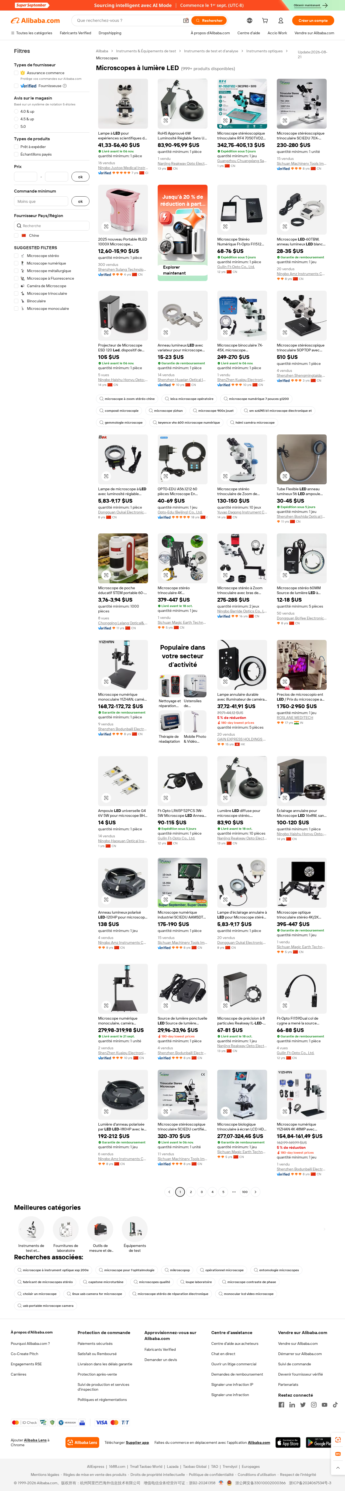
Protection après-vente (97, 1374)
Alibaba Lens (35, 1440)
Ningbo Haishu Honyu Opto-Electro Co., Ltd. (123, 380)
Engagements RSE (26, 1364)
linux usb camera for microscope (97, 1294)
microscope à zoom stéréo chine (130, 399)
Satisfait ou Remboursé (97, 1354)
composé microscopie (122, 411)
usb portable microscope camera (48, 1306)
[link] (338, 1440)
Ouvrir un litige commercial (233, 1364)
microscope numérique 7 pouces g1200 (259, 399)
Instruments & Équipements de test (146, 51)
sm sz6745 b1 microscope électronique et (280, 411)
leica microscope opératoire (191, 399)
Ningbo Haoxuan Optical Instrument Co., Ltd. (123, 841)
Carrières (18, 1374)
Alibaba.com (259, 1442)
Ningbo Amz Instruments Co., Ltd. (302, 274)
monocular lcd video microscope (249, 1294)
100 (245, 1192)
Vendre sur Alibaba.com (298, 1343)
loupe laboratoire (199, 1282)
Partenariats (288, 1384)
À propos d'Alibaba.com (32, 1332)
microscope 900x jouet (216, 411)
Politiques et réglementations (102, 1399)
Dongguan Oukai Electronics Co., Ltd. (123, 512)
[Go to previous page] (169, 1192)
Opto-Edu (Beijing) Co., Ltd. (180, 512)
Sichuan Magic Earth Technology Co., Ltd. (183, 622)
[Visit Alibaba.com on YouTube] (324, 1404)
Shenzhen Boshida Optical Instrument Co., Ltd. (302, 516)
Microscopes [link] (107, 58)
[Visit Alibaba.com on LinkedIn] (292, 1404)
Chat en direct (223, 1354)
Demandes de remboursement (237, 1374)
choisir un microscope (40, 1294)
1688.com (117, 1466)
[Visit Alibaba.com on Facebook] (281, 1404)
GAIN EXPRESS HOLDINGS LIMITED (242, 739)
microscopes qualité (154, 1282)
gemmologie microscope (124, 422)
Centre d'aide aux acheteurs (234, 1343)
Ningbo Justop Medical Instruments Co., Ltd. (123, 168)
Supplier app (137, 1442)
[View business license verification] (221, 1483)
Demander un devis (160, 1360)
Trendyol (230, 1466)
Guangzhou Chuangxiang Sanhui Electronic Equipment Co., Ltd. (242, 161)
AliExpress (95, 1466)
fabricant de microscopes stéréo (48, 1282)
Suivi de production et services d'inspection (103, 1386)
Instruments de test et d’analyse (211, 51)
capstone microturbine (105, 1282)
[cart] (266, 21)
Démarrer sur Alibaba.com (300, 1354)
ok (80, 176)
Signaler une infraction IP (232, 1384)
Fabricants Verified (160, 1349)
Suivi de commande (294, 1364)
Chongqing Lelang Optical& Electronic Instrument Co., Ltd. (123, 623)
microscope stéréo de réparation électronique (173, 1294)
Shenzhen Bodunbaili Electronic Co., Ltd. (123, 729)
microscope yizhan (168, 411)
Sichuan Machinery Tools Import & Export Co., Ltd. (302, 163)
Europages (251, 1466)
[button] (186, 20)
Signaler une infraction (230, 1395)
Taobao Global (194, 1466)
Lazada (172, 1466)
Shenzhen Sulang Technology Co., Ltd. (123, 269)
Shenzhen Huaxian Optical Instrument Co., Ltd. (183, 380)
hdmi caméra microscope (255, 422)
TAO (214, 1466)
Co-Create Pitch (24, 1354)
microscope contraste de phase (251, 1282)
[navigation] (51, 622)
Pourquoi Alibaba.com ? (30, 1343)
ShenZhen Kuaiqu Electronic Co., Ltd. (242, 380)
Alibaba (102, 51)
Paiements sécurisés (95, 1343)
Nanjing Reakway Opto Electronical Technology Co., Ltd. (183, 163)
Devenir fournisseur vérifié (300, 1374)
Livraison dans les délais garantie (105, 1364)
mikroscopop (180, 1270)
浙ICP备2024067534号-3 (310, 1483)
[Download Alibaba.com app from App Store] (288, 1442)
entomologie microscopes (279, 1270)
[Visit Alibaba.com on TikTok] (335, 1404)
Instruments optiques (264, 51)
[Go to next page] (255, 1192)
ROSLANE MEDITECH (295, 717)
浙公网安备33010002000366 (260, 1483)
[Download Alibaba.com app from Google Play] (320, 1442)
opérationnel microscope (224, 1270)
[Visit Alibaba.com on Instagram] (313, 1404)
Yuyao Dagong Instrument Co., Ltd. (242, 512)
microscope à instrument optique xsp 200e (56, 1270)
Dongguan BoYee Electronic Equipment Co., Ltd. (302, 618)
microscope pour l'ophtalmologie (129, 1270)
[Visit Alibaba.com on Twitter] (303, 1404)
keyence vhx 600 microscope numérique (189, 422)
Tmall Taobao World (146, 1466)
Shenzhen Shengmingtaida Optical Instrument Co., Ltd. (302, 375)
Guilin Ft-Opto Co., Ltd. (236, 267)
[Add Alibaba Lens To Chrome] (82, 1442)
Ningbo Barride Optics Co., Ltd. (242, 611)
